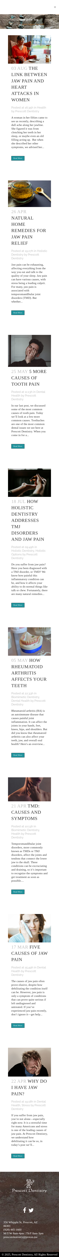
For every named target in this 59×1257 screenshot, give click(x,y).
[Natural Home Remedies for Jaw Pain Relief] (29, 191)
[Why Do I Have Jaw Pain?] (29, 1060)
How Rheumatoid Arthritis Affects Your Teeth (29, 673)
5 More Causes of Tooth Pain (29, 378)
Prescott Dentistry (27, 111)
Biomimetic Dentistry (25, 697)
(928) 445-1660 (12, 1229)
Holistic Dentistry (22, 550)
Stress (26, 1105)
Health (41, 107)
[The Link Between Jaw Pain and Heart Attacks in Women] (29, 47)
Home (17, 24)
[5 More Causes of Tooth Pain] (29, 349)
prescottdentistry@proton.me (20, 1237)
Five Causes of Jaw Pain (29, 953)
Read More (17, 158)
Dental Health (20, 700)
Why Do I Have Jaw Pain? (29, 1087)
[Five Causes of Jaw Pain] (29, 926)
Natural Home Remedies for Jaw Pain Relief (28, 230)
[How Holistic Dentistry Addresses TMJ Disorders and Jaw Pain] (29, 480)
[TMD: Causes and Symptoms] (29, 787)
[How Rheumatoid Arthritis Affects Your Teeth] (29, 639)
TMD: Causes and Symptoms (26, 812)
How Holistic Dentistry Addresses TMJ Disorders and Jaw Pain (27, 520)
